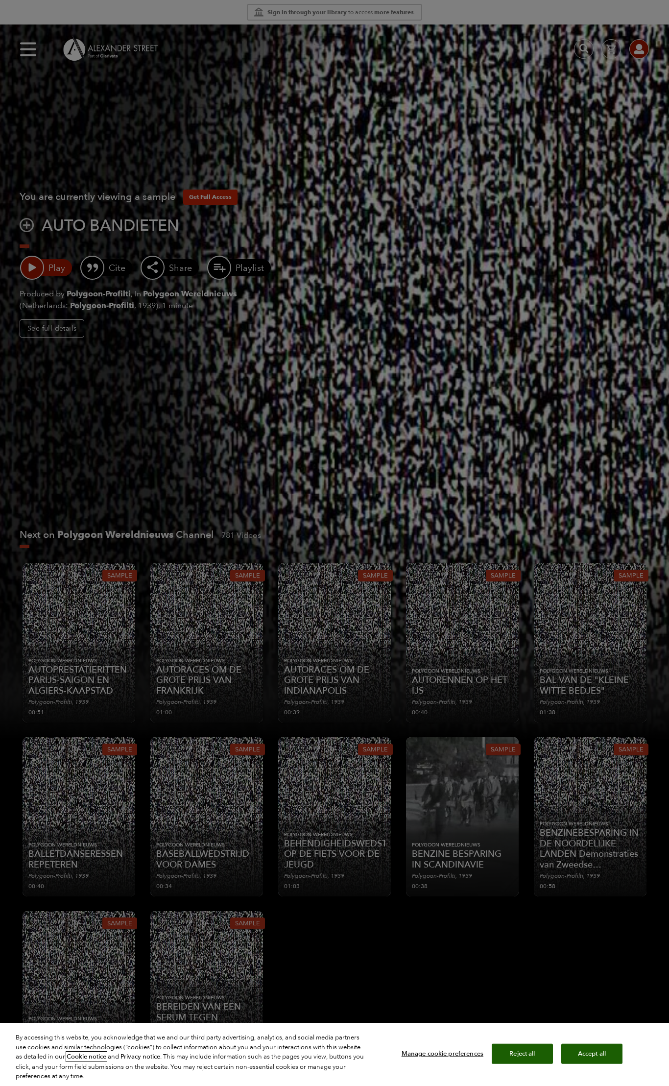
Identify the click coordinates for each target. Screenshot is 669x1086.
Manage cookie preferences (442, 1053)
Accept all (592, 1053)
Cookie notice (86, 1056)
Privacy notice (140, 1056)
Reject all (522, 1053)
